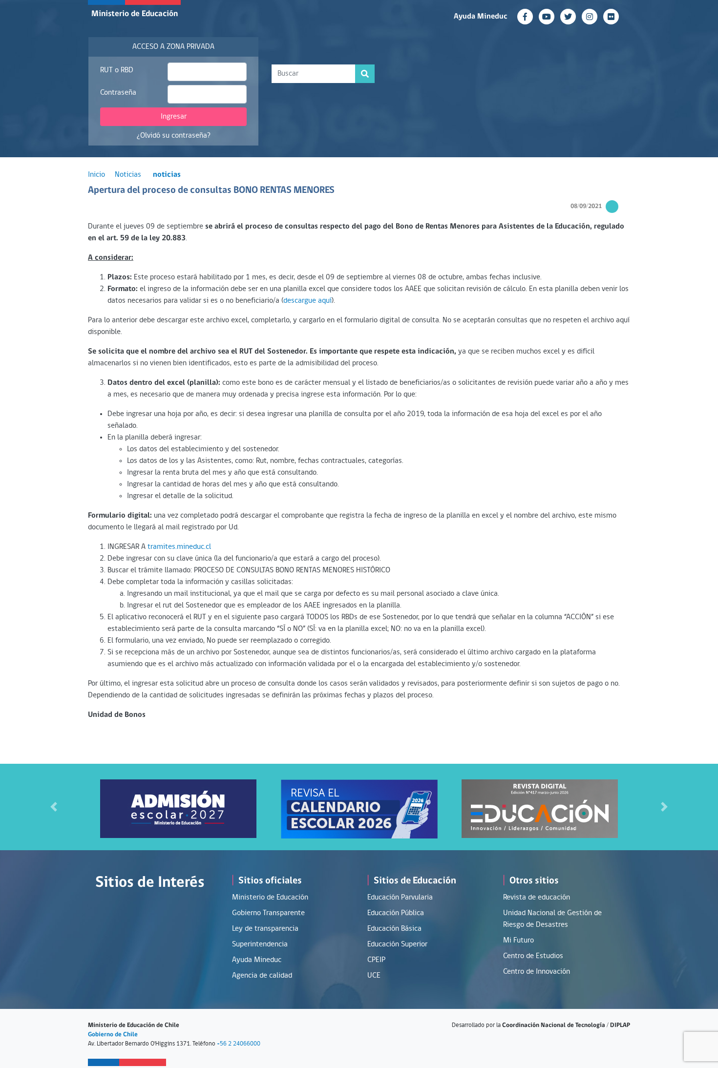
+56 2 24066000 (238, 1044)
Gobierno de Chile (113, 1034)
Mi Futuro (518, 940)
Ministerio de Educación (134, 14)
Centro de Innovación (536, 972)
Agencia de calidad (262, 976)
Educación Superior (397, 944)
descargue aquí (307, 301)
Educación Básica (394, 929)
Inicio (96, 175)
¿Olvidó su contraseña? (174, 136)
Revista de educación (536, 897)
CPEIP (376, 960)
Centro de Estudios (533, 956)
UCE (373, 976)
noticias (167, 175)
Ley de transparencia (265, 929)
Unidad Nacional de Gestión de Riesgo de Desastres (552, 919)
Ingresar (174, 117)
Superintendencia (260, 944)
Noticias (128, 175)
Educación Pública (395, 913)
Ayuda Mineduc (480, 17)
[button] (54, 806)
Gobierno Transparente (268, 913)
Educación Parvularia (400, 897)
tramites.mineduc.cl (179, 547)
